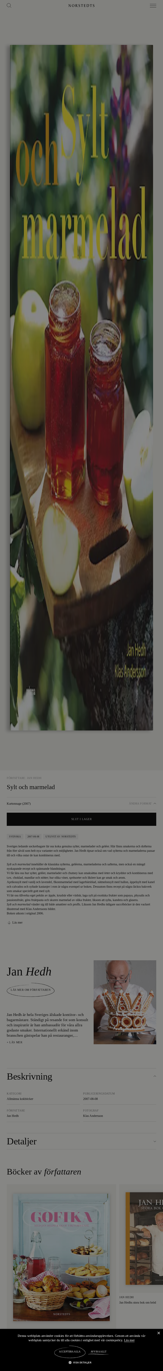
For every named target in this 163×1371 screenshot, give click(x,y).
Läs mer (130, 1340)
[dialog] (81, 685)
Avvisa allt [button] (98, 1351)
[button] (82, 1362)
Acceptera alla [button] (70, 1351)
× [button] (158, 1333)
